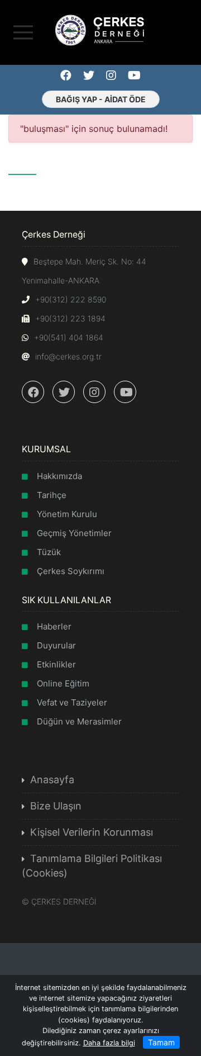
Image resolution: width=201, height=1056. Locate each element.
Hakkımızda (59, 476)
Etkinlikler (56, 664)
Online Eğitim (63, 683)
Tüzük (49, 552)
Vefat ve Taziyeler (72, 702)
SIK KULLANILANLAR (66, 600)
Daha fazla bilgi (109, 1043)
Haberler (54, 626)
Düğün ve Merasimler (79, 721)
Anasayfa (52, 779)
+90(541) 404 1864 (68, 337)
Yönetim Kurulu (67, 514)
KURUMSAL (46, 449)
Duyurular (56, 645)
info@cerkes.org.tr (68, 356)
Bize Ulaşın (56, 806)
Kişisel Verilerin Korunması (91, 832)
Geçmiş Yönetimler (74, 533)
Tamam (161, 1042)
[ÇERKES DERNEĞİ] (100, 29)
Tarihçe (51, 495)
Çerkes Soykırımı (70, 571)
